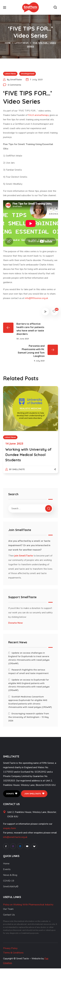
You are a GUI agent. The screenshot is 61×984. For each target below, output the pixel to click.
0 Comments (14, 85)
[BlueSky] (34, 846)
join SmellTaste (23, 555)
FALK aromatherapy (38, 115)
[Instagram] (13, 846)
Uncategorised (27, 73)
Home (8, 43)
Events (7, 869)
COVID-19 (8, 880)
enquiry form (9, 828)
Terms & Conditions (13, 952)
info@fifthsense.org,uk (36, 298)
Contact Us (9, 914)
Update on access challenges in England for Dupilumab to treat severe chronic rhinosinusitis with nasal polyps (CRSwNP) (28, 658)
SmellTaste (16, 79)
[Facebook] (6, 846)
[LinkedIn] (20, 846)
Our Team (8, 909)
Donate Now (15, 622)
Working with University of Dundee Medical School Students (28, 454)
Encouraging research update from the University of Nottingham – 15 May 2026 (28, 717)
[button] (56, 7)
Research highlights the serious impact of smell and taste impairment (28, 671)
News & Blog (10, 875)
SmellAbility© (10, 886)
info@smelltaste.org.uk (15, 837)
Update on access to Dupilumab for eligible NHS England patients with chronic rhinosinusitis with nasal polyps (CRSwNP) (28, 685)
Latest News (21, 43)
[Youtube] (27, 846)
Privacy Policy (10, 948)
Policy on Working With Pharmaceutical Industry (28, 904)
